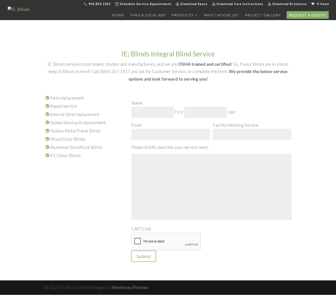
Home (118, 15)
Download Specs (194, 4)
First (179, 111)
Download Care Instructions (239, 4)
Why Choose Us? (221, 15)
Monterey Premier (130, 287)
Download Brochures (289, 4)
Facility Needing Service (235, 125)
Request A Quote (307, 15)
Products (182, 15)
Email (136, 125)
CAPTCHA (141, 229)
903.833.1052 (99, 4)
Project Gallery (263, 15)
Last (231, 111)
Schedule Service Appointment (145, 4)
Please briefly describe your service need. (170, 147)
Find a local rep (148, 15)
